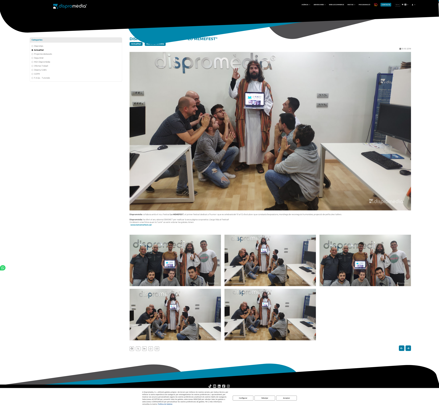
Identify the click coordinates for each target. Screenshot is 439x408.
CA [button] (397, 4)
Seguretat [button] (39, 58)
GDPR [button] (37, 74)
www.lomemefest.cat (141, 225)
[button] (70, 5)
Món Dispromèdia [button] (42, 62)
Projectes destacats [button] (43, 54)
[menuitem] (306, 5)
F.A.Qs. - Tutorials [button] (42, 78)
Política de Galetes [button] (165, 404)
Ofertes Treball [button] (41, 66)
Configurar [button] (243, 398)
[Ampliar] (175, 260)
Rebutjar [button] (264, 398)
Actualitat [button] (39, 50)
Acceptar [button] (286, 398)
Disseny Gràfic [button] (40, 70)
